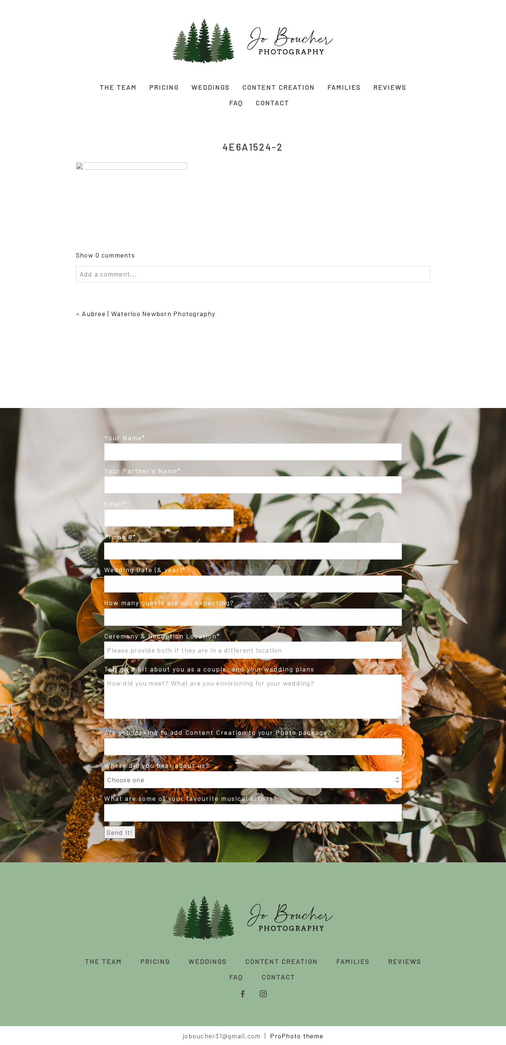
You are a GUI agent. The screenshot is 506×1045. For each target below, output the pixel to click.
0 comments (105, 255)
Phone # (118, 537)
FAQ (236, 103)
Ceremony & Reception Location (160, 636)
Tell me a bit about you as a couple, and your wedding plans (209, 669)
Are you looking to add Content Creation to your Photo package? (218, 732)
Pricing (164, 87)
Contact (272, 103)
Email (113, 504)
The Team (118, 87)
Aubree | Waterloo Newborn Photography (148, 313)
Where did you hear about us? (156, 765)
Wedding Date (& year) (143, 569)
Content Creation (278, 87)
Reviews (389, 87)
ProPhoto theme (296, 1036)
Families (344, 87)
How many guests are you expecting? (169, 602)
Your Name (123, 438)
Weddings (211, 87)
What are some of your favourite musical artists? (190, 798)
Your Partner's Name (140, 471)
